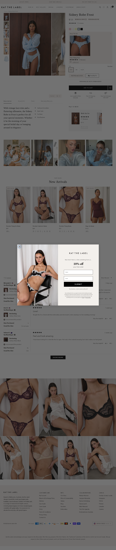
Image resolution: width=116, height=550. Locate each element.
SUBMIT (78, 284)
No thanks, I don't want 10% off (78, 288)
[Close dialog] (19, 246)
